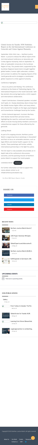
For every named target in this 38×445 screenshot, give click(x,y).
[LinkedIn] (19, 436)
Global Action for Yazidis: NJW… (21, 313)
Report (13, 178)
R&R (10, 178)
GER (21, 441)
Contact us (15, 441)
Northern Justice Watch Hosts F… (21, 228)
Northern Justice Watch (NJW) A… (22, 251)
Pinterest (9, 209)
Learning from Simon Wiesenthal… (22, 321)
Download (18, 163)
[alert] (19, 278)
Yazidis (23, 178)
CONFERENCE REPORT (7, 163)
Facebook (9, 195)
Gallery (5, 299)
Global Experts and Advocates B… (21, 243)
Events (21, 439)
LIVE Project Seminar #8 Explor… (21, 236)
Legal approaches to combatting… (22, 329)
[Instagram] (16, 436)
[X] (21, 436)
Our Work (5, 178)
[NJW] (5, 7)
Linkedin (9, 204)
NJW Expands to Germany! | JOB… (21, 259)
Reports (18, 178)
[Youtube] (24, 436)
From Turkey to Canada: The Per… (21, 306)
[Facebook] (13, 436)
